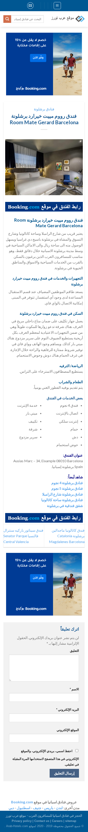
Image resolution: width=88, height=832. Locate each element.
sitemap (70, 821)
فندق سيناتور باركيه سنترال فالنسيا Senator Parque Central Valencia (23, 536)
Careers (57, 821)
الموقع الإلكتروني (68, 730)
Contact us (41, 821)
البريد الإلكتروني (67, 709)
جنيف (37, 808)
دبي (11, 808)
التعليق (74, 650)
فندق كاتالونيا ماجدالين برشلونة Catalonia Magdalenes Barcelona (67, 536)
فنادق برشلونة (44, 109)
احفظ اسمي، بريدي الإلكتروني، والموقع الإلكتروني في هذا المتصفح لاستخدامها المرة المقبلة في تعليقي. (45, 757)
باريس (48, 808)
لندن (59, 808)
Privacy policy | (23, 821)
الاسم (74, 689)
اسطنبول (23, 808)
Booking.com (22, 802)
